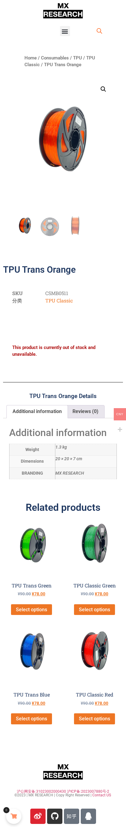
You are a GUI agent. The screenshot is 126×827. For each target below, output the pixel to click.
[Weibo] (38, 816)
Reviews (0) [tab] (85, 411)
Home (30, 58)
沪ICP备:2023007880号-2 (88, 791)
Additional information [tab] (37, 411)
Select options (31, 610)
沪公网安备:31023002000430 (41, 791)
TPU (77, 58)
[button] (65, 31)
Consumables (55, 58)
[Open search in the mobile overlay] (99, 31)
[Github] (54, 816)
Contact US (101, 795)
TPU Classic (59, 300)
